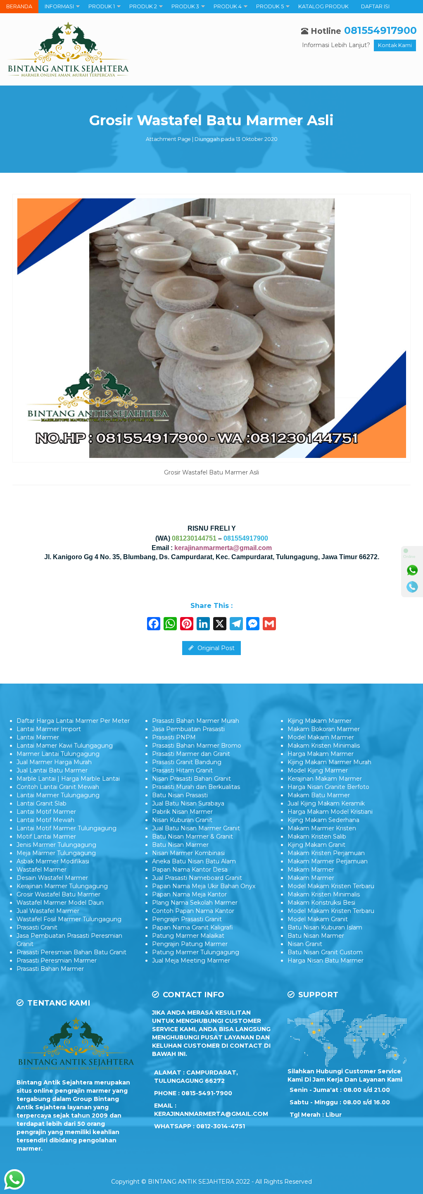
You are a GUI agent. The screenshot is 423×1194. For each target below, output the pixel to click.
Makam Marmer (311, 869)
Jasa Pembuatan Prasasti (188, 729)
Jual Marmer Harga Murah (54, 762)
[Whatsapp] (412, 570)
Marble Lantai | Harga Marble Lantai (68, 778)
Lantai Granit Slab (42, 803)
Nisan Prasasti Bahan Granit (191, 778)
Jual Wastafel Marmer (48, 911)
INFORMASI (59, 6)
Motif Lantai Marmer (46, 836)
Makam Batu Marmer (319, 795)
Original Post (215, 648)
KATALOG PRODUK (323, 6)
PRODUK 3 (185, 6)
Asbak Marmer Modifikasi (53, 861)
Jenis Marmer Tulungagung (56, 844)
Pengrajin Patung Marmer (190, 944)
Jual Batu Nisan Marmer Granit (196, 828)
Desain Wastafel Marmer (52, 878)
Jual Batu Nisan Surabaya (188, 803)
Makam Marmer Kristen (322, 828)
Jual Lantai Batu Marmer (52, 770)
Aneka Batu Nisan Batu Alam (194, 861)
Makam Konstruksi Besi (321, 902)
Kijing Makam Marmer (320, 721)
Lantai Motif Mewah (45, 820)
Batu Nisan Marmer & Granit (192, 836)
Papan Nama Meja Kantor (189, 894)
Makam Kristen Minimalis (324, 745)
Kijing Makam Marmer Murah (329, 762)
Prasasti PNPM (174, 737)
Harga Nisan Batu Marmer (326, 960)
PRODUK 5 (270, 6)
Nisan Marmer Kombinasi (188, 853)
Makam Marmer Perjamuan (328, 861)
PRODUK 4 (228, 6)
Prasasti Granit (37, 927)
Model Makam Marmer (321, 737)
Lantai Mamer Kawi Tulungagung (65, 745)
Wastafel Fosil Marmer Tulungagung (69, 919)
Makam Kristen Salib (317, 836)
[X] (220, 624)
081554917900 (380, 30)
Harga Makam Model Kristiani (330, 811)
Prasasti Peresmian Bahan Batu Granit (71, 952)
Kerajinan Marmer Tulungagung (62, 886)
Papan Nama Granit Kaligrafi (192, 927)
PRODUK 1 (101, 6)
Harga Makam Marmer (321, 754)
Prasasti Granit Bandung (186, 762)
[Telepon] (412, 587)
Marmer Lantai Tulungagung (58, 754)
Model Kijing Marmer (318, 770)
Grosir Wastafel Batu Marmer (58, 894)
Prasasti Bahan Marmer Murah (195, 721)
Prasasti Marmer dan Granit (191, 754)
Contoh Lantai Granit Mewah (58, 787)
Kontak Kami (395, 45)
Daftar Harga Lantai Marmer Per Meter (73, 721)
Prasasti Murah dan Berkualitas (196, 787)
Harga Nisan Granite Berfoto (328, 787)
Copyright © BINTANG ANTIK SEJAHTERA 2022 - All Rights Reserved (211, 1181)
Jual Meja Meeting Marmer (191, 960)
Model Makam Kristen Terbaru (331, 886)
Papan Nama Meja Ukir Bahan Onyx (203, 886)
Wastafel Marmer (42, 869)
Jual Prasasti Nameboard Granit (197, 878)
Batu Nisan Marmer (180, 844)
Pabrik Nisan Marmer (182, 811)
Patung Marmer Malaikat (188, 935)
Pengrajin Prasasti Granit (187, 919)
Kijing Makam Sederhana (323, 820)
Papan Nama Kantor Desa (190, 869)
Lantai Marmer (38, 737)
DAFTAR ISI (375, 6)
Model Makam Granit (318, 919)
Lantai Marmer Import (49, 729)
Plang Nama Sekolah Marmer (195, 902)
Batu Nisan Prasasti (180, 795)
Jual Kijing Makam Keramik (326, 803)
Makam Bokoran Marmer (324, 729)
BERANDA (19, 6)
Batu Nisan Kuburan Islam (325, 927)
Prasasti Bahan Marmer (50, 968)
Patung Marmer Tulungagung (195, 952)
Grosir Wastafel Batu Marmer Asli (211, 120)
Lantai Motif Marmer (46, 811)
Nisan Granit (305, 944)
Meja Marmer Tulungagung (56, 853)
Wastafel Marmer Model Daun (60, 902)
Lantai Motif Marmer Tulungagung (66, 828)
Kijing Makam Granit (316, 844)
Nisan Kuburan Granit (182, 820)
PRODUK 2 (143, 6)
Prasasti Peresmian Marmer (57, 960)
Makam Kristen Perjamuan (326, 853)
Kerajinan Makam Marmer (325, 778)
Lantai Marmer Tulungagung (58, 795)
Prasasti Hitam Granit (182, 770)
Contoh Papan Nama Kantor (193, 911)
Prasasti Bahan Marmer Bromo (196, 745)
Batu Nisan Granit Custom (325, 952)
